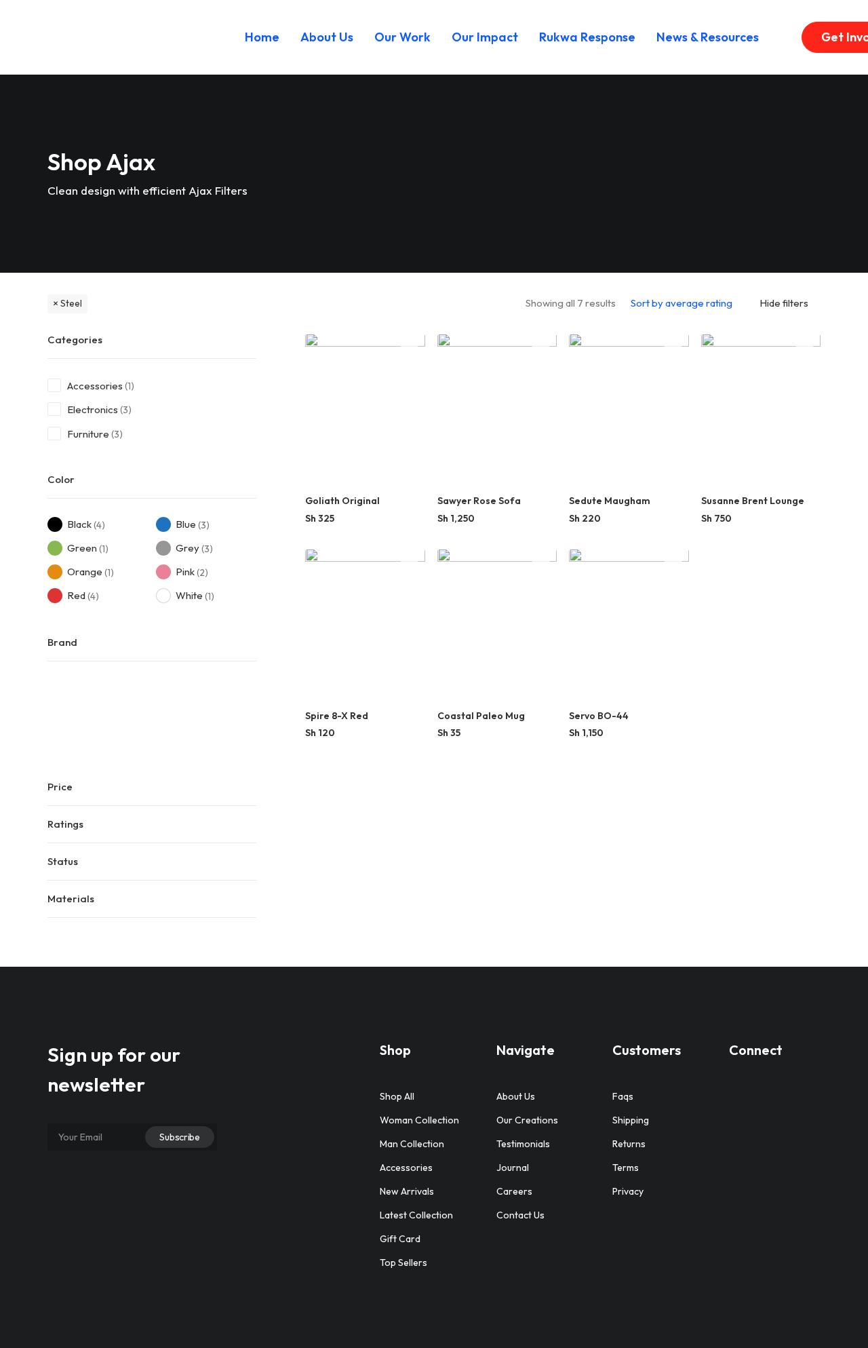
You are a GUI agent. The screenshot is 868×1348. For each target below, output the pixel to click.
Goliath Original (342, 501)
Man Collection (412, 1144)
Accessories (95, 385)
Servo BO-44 (599, 716)
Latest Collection (416, 1215)
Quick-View (409, 349)
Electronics (92, 409)
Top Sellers (403, 1262)
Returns (629, 1144)
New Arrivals (407, 1191)
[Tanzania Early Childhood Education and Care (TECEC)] (124, 37)
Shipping (630, 1120)
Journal (512, 1167)
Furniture (88, 433)
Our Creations (527, 1120)
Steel (71, 303)
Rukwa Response (587, 37)
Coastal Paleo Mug (481, 716)
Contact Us (520, 1215)
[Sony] (157, 714)
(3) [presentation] (126, 410)
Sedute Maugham (609, 501)
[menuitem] (262, 37)
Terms (625, 1167)
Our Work (402, 37)
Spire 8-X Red (336, 716)
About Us (326, 37)
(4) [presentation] (99, 524)
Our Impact (485, 37)
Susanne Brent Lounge (752, 501)
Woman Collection (419, 1120)
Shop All (397, 1096)
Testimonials (523, 1144)
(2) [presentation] (202, 572)
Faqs (622, 1096)
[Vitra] (233, 714)
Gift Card (400, 1239)
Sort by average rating (681, 303)
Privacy (628, 1191)
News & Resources (707, 37)
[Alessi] (81, 714)
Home (262, 37)
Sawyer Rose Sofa (479, 501)
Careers (514, 1191)
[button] (365, 408)
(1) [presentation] (129, 386)
